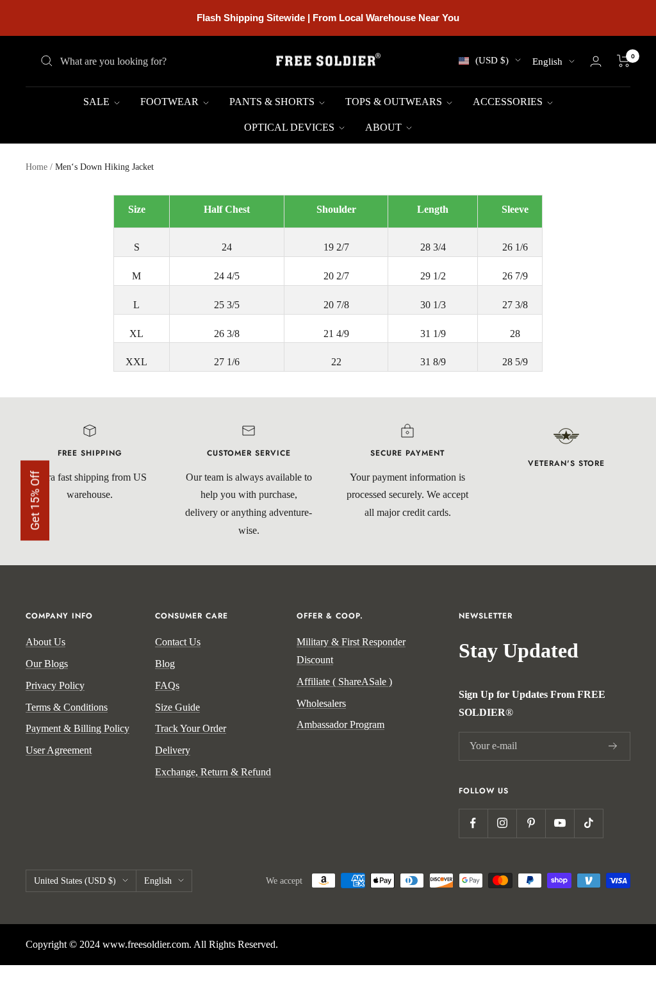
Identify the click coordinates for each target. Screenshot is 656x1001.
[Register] (613, 746)
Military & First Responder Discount (351, 650)
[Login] (596, 61)
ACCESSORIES (509, 101)
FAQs (167, 685)
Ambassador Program (340, 724)
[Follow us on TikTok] (588, 823)
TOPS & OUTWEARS (395, 101)
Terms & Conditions (67, 707)
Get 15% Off (35, 501)
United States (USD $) (75, 881)
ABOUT (384, 127)
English (547, 61)
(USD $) (492, 60)
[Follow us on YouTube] (559, 823)
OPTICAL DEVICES (290, 127)
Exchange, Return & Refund (213, 771)
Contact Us (178, 641)
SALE (97, 101)
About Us (45, 641)
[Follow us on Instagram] (502, 823)
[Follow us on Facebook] (473, 823)
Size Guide (177, 707)
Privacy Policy (55, 685)
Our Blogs (47, 663)
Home (36, 167)
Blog (165, 663)
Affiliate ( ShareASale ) (344, 681)
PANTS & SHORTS (273, 101)
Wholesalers (321, 703)
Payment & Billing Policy (77, 728)
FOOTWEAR (170, 101)
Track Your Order (190, 728)
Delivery (172, 750)
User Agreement (59, 750)
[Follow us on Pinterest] (530, 823)
